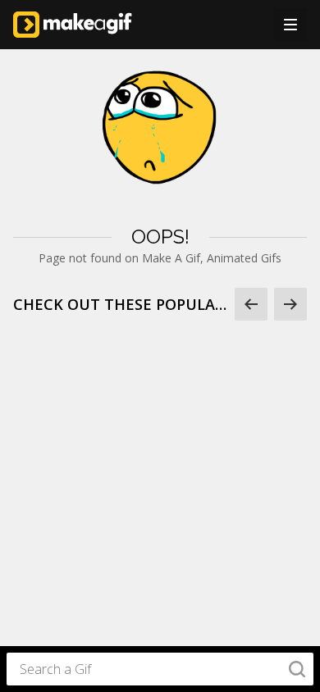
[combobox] (160, 669)
